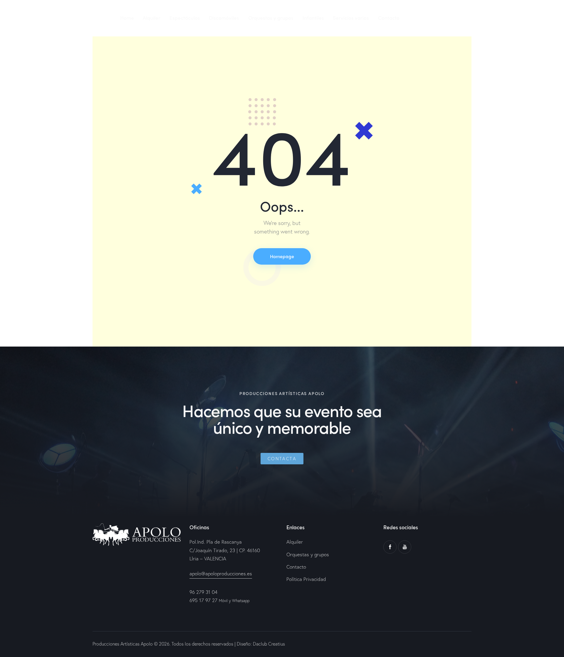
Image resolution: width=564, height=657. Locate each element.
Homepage (282, 256)
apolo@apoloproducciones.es (220, 573)
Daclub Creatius (268, 644)
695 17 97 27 (203, 600)
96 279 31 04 (203, 592)
